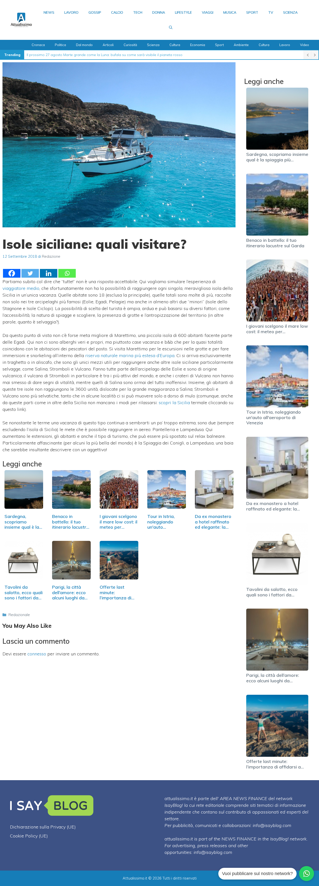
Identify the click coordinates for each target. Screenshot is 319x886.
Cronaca (38, 45)
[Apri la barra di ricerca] (170, 27)
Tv (270, 12)
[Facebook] (11, 273)
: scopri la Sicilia (173, 402)
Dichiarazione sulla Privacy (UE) (43, 827)
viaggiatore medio (20, 288)
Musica (229, 12)
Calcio (117, 12)
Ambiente (241, 45)
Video (304, 45)
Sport (252, 12)
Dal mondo (84, 45)
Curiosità (130, 45)
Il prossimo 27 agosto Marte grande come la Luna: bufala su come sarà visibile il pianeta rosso (104, 55)
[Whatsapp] (67, 273)
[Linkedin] (48, 273)
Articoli (108, 45)
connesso (36, 654)
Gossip (94, 12)
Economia (197, 45)
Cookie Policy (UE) (29, 836)
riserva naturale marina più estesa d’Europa (129, 355)
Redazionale (19, 614)
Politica (60, 45)
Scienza (290, 12)
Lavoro (71, 12)
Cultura (174, 45)
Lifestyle (183, 12)
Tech (137, 12)
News (49, 12)
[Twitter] (30, 273)
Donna (158, 12)
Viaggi (207, 12)
